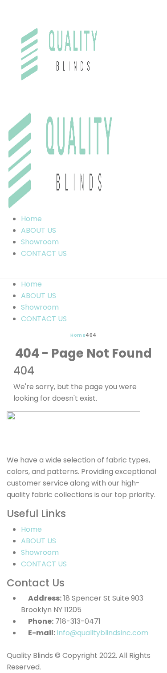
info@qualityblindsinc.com (102, 633)
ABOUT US (38, 230)
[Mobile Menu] (9, 272)
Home (31, 219)
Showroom (40, 242)
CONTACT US (44, 253)
